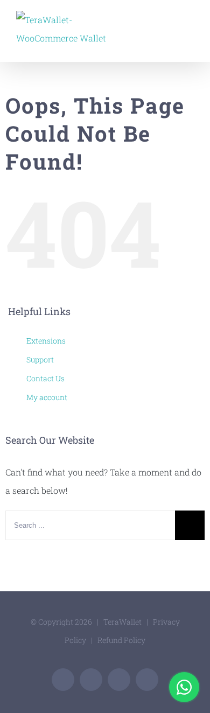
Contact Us (45, 378)
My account (46, 397)
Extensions (46, 340)
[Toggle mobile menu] (189, 19)
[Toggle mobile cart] (170, 19)
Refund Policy (121, 640)
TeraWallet (122, 622)
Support (40, 359)
